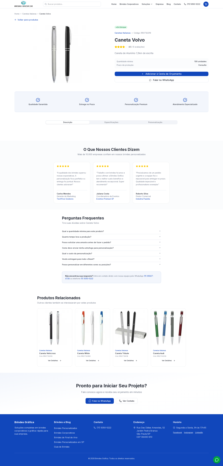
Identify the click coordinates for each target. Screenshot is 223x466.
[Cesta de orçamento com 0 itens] (206, 4)
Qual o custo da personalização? (77, 253)
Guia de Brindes (61, 446)
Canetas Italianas (29, 14)
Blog (169, 4)
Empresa (160, 4)
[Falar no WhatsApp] (216, 459)
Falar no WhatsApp (163, 80)
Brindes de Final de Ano (65, 437)
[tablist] (111, 122)
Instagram (188, 432)
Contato (177, 4)
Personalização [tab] (155, 122)
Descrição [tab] (67, 122)
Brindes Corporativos (129, 4)
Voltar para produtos (28, 19)
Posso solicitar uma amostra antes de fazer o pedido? (86, 242)
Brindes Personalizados (65, 428)
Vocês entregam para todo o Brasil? (78, 259)
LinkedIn (199, 432)
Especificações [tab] (111, 122)
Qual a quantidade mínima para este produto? (83, 231)
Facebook (177, 432)
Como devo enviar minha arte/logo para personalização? (88, 248)
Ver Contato (128, 401)
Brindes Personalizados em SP (69, 442)
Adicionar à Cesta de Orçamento (163, 73)
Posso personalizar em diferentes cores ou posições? (86, 264)
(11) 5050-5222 (193, 4)
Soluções (146, 4)
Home (114, 4)
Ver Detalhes (53, 361)
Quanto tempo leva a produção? (76, 237)
